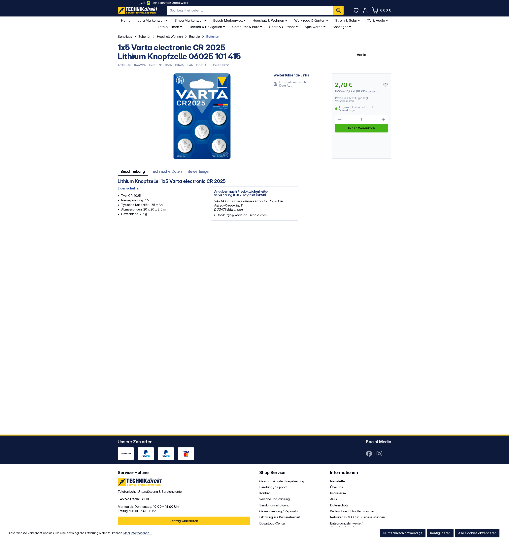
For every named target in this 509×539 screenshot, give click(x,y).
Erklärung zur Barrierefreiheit (279, 517)
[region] (191, 116)
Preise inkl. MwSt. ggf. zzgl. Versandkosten (351, 99)
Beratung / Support (273, 487)
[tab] (133, 171)
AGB (333, 499)
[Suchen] (338, 10)
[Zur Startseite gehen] (137, 10)
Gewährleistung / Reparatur (279, 511)
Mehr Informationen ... (137, 533)
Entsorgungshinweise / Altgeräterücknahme (346, 525)
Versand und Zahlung (274, 499)
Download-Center (272, 523)
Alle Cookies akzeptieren (477, 533)
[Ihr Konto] (365, 10)
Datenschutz (339, 505)
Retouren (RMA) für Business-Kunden (357, 517)
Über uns (336, 487)
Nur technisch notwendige (403, 533)
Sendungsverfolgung (274, 505)
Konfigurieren (440, 533)
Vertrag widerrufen (183, 521)
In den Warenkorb (361, 128)
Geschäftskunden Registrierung (281, 481)
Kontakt (264, 493)
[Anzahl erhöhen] (383, 119)
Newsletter (338, 481)
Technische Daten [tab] (166, 171)
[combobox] (250, 10)
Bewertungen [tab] (198, 171)
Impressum (338, 493)
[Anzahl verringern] (339, 119)
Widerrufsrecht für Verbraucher (352, 511)
